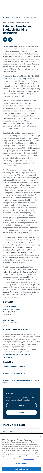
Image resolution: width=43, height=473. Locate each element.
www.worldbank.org (10, 354)
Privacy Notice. (29, 459)
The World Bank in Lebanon (14, 373)
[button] (10, 39)
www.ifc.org (7, 357)
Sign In (21, 406)
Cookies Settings (21, 463)
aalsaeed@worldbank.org (12, 309)
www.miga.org (24, 354)
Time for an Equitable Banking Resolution (19, 78)
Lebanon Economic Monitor (14, 366)
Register (21, 412)
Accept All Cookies (21, 469)
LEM (17, 101)
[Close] (40, 436)
